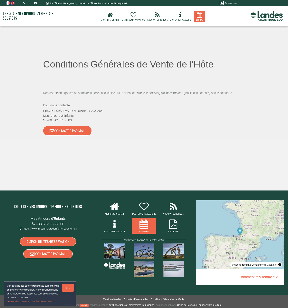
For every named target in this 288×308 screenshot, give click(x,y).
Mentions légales (112, 299)
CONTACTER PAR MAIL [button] (69, 131)
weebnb (84, 305)
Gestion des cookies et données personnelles (30, 301)
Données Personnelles (136, 299)
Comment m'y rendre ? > (258, 277)
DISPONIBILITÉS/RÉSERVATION (48, 242)
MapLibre (271, 264)
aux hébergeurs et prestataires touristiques (131, 305)
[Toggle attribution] (279, 264)
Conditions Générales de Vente (167, 299)
